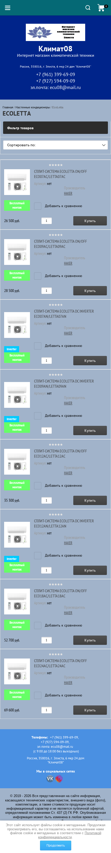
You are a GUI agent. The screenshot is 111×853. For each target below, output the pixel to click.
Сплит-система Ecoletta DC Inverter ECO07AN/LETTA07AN (64, 313)
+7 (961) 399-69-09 (55, 74)
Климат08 (55, 48)
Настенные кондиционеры (32, 107)
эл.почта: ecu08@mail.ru (55, 87)
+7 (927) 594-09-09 (55, 81)
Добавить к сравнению (63, 206)
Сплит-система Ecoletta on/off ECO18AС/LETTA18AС (60, 593)
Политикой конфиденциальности (69, 835)
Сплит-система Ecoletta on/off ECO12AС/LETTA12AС (60, 453)
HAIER (68, 193)
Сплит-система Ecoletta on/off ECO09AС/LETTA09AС (60, 244)
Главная (8, 107)
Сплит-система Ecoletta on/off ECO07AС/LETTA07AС (60, 174)
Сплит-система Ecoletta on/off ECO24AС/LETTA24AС (60, 663)
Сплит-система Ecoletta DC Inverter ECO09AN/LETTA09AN (64, 383)
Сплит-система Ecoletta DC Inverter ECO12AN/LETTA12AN (64, 523)
